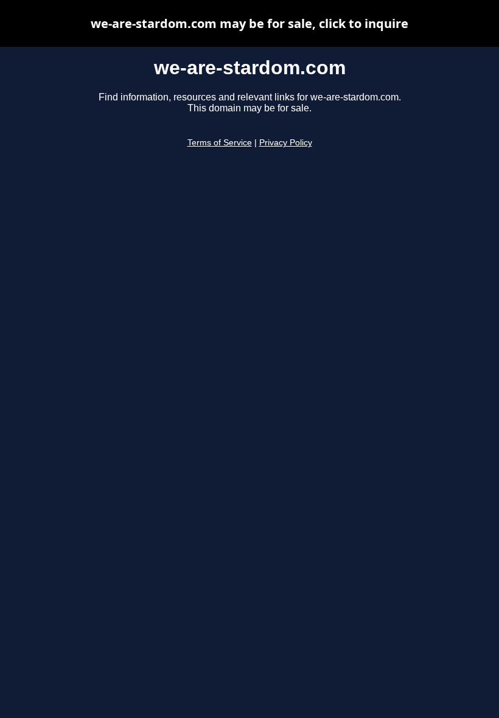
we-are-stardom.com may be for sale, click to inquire (249, 23)
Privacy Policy (285, 142)
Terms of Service (219, 142)
